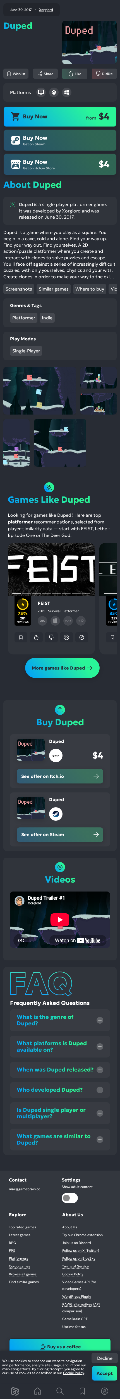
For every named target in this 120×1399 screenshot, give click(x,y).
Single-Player (26, 351)
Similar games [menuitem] (54, 289)
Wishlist (19, 74)
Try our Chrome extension (82, 1235)
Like (78, 74)
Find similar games (24, 1282)
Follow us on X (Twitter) (80, 1250)
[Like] (36, 637)
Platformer (23, 317)
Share (48, 74)
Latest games (19, 1235)
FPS (12, 1250)
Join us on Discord (76, 1243)
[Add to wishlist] (21, 637)
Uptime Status (74, 1327)
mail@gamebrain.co (24, 1189)
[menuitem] (15, 1391)
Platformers (18, 1258)
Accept (105, 1373)
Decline (104, 1358)
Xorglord (46, 10)
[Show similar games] (81, 637)
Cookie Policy (73, 1373)
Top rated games (22, 1227)
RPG (12, 1243)
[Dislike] (51, 637)
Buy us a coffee (64, 1346)
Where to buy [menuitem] (89, 289)
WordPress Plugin (76, 1296)
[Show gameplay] (66, 637)
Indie (47, 317)
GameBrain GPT (75, 1319)
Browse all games (23, 1274)
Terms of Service (75, 1266)
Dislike (107, 74)
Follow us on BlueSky (78, 1258)
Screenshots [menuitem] (19, 289)
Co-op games (19, 1266)
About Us (69, 1227)
